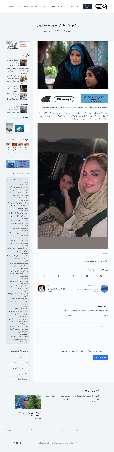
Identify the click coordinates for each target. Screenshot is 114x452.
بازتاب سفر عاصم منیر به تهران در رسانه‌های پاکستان (18, 264)
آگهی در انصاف (28, 430)
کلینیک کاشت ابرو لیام (20, 362)
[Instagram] (17, 443)
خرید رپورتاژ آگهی (21, 373)
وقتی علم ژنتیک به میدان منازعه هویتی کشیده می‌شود (17, 249)
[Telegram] (73, 276)
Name (105, 315)
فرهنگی (45, 7)
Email (69, 315)
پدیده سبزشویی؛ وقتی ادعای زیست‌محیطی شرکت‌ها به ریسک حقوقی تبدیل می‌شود (19, 241)
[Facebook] (101, 276)
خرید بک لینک (23, 379)
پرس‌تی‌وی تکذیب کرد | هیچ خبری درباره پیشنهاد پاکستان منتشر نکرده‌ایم (18, 329)
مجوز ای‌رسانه (9, 430)
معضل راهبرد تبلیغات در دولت (13, 87)
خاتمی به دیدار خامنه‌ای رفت (18, 281)
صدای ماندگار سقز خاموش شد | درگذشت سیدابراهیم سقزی (17, 257)
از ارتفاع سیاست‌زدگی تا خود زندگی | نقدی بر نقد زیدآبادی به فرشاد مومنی (18, 274)
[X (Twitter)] (87, 276)
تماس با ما (46, 430)
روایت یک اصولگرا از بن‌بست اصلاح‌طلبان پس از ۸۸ (18, 98)
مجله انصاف (34, 7)
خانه (78, 7)
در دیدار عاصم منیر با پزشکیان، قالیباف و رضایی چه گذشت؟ (18, 320)
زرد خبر (48, 31)
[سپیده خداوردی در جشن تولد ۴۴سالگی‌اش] (28, 402)
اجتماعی (62, 7)
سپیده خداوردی (90, 261)
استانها (26, 7)
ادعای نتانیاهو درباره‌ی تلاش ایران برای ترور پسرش (19, 338)
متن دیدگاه (104, 326)
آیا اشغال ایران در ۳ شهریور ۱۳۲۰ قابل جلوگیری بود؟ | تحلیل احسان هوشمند (17, 206)
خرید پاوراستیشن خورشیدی (18, 368)
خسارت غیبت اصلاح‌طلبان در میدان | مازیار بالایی (19, 287)
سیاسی (72, 7)
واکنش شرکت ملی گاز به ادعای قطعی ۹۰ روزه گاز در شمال (12, 79)
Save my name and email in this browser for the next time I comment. (83, 351)
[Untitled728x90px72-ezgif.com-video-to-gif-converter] (73, 98)
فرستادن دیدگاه (100, 357)
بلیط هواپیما (23, 356)
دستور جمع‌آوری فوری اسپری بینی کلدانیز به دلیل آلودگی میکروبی (19, 301)
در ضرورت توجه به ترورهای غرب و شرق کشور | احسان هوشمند (18, 110)
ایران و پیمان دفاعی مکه (20, 228)
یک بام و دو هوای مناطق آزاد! (18, 233)
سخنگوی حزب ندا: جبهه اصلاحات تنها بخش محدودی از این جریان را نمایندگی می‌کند (18, 311)
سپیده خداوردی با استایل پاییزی (58, 396)
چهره (44, 31)
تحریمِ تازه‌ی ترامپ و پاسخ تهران (17, 293)
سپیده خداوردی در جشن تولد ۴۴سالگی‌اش (30, 414)
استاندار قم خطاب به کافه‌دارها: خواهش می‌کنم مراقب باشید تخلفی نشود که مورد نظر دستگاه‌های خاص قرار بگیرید (18, 65)
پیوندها (61, 430)
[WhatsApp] (59, 276)
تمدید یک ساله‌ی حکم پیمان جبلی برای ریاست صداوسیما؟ (18, 222)
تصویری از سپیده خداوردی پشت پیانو (87, 397)
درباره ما (76, 430)
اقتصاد (53, 7)
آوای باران (103, 261)
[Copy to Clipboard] (45, 276)
